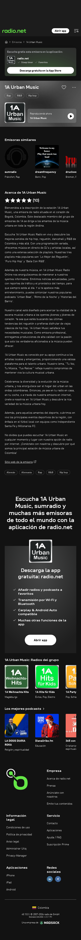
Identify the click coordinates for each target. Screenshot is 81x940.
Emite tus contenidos (59, 803)
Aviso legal (12, 841)
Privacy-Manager (16, 855)
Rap (9, 96)
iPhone (10, 875)
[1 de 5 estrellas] (7, 200)
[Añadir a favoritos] (64, 87)
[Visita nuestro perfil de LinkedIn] (49, 879)
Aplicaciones (54, 830)
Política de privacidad (19, 834)
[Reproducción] (71, 116)
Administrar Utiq (16, 848)
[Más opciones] (74, 87)
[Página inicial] (6, 42)
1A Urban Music (38, 118)
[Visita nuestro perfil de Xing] (58, 879)
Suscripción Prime (58, 844)
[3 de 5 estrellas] (18, 200)
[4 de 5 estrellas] (24, 200)
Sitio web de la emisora (19, 462)
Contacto (52, 823)
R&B (19, 96)
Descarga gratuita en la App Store (40, 70)
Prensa (51, 785)
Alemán (11, 472)
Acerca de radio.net (58, 778)
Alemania (26, 472)
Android (11, 889)
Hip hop (32, 96)
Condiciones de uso (18, 827)
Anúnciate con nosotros (55, 794)
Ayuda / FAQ (54, 837)
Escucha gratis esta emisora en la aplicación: (35, 52)
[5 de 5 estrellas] (29, 200)
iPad (9, 882)
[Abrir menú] (76, 30)
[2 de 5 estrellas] (13, 200)
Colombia (43, 907)
